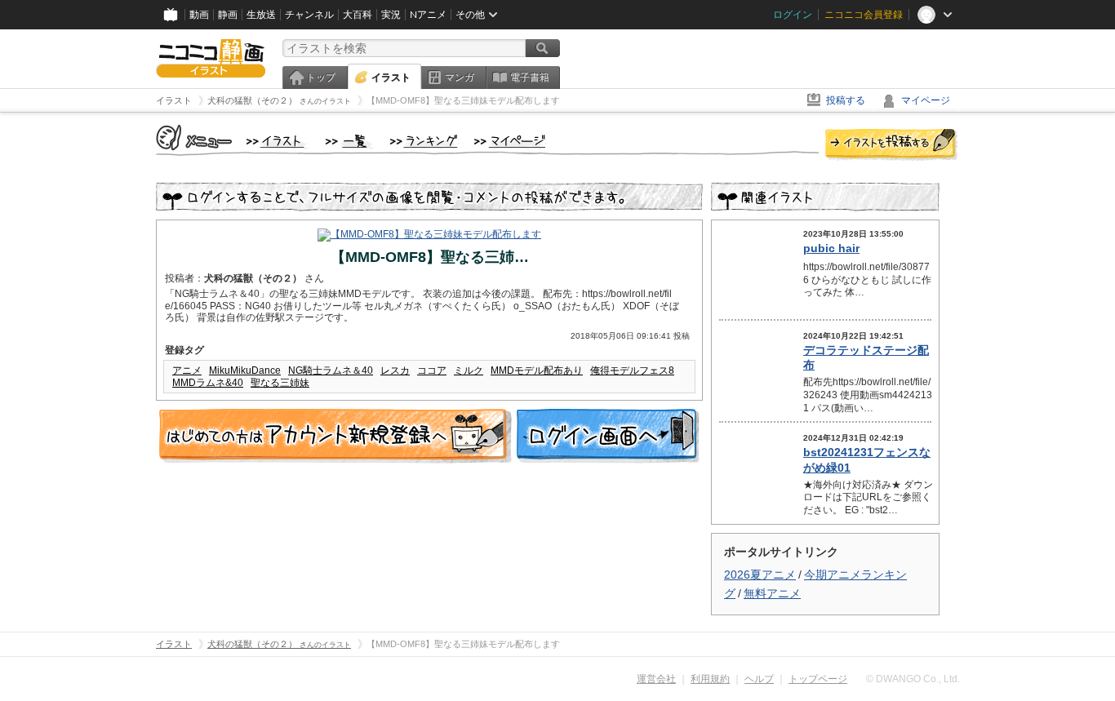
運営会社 (656, 679)
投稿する (845, 100)
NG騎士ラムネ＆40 (330, 370)
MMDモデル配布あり (537, 370)
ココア (431, 370)
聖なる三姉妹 (280, 382)
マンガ (459, 77)
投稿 (891, 145)
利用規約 (710, 679)
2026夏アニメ (760, 574)
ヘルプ (759, 679)
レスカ (395, 370)
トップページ (817, 679)
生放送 (261, 15)
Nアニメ (428, 15)
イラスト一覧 (349, 142)
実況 (391, 15)
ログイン (792, 15)
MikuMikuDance (245, 370)
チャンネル (309, 15)
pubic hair (831, 248)
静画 (228, 15)
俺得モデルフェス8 (632, 370)
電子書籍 (529, 77)
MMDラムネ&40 (207, 382)
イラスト (391, 77)
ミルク (468, 370)
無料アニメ (772, 593)
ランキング (424, 142)
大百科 (357, 15)
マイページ (925, 100)
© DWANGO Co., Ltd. (913, 679)
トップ (320, 77)
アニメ (187, 370)
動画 (199, 15)
